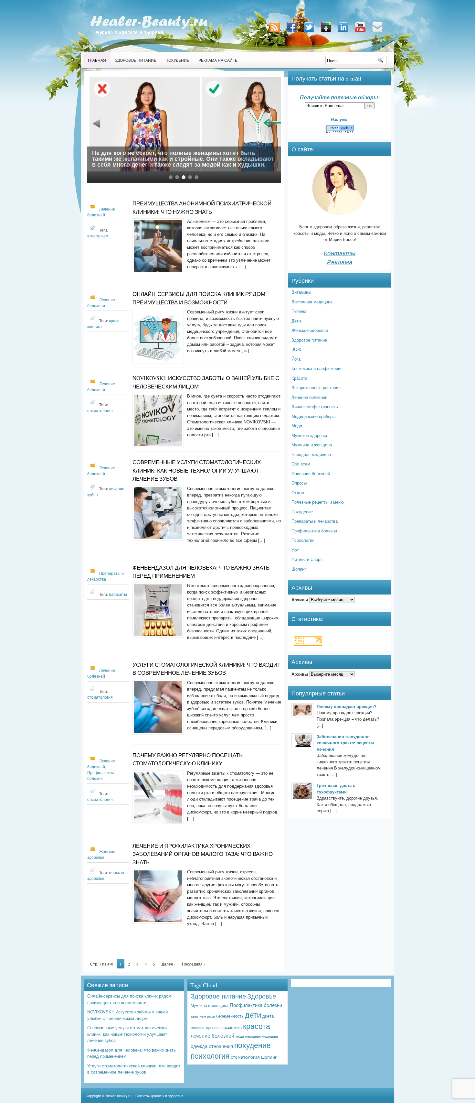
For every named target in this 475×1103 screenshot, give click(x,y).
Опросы (299, 483)
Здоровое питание (135, 60)
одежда (199, 1045)
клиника (94, 326)
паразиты (118, 594)
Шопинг (298, 569)
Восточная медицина (311, 302)
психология (210, 1055)
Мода (296, 425)
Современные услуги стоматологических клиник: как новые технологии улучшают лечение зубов (196, 470)
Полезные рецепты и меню (317, 502)
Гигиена (298, 311)
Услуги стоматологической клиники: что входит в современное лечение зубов (133, 1069)
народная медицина (261, 1036)
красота (256, 1025)
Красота (299, 378)
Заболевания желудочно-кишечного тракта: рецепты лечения (345, 742)
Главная (97, 60)
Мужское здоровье (309, 435)
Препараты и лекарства (314, 521)
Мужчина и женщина (311, 445)
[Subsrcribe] (275, 33)
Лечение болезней (309, 397)
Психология (302, 540)
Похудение (177, 60)
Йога (296, 359)
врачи (114, 320)
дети (253, 1014)
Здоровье (261, 995)
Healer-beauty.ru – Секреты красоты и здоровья (144, 1095)
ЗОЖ (296, 349)
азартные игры (203, 1016)
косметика (232, 1027)
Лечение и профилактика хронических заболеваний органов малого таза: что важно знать (202, 854)
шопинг (269, 1057)
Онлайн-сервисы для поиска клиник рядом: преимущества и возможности (130, 999)
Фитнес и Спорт (306, 559)
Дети (296, 321)
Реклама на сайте (218, 60)
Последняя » (194, 963)
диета (268, 1016)
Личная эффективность (314, 406)
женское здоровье (205, 1027)
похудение (252, 1045)
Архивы (299, 599)
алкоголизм (97, 235)
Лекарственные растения (316, 387)
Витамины (301, 292)
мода (240, 1036)
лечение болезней (212, 1035)
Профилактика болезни (314, 531)
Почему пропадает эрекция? (346, 706)
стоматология (100, 410)
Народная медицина (311, 454)
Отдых (297, 492)
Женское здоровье (309, 330)
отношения (221, 1045)
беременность (230, 1016)
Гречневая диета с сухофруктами (336, 788)
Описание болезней (310, 473)
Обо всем (300, 464)
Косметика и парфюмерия (317, 368)
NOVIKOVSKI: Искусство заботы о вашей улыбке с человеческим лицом (127, 1015)
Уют (295, 550)
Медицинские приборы (313, 416)
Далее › (168, 963)
